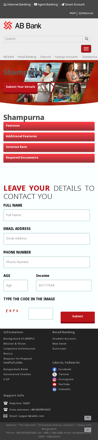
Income (42, 276)
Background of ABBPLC (19, 338)
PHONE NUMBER (17, 252)
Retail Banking (27, 57)
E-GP (6, 379)
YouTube (64, 384)
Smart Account (74, 5)
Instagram (66, 379)
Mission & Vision (14, 343)
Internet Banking (19, 5)
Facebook (64, 369)
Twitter (64, 374)
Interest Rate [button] (16, 147)
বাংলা (72, 13)
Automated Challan (17, 374)
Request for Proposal (17, 358)
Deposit (45, 57)
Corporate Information (19, 348)
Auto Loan (59, 348)
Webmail (87, 13)
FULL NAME (12, 205)
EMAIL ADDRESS (17, 229)
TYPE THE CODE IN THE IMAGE (29, 299)
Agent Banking (47, 5)
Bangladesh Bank (15, 369)
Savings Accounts (66, 57)
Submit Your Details (20, 87)
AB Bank (8, 57)
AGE (6, 276)
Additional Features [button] (21, 136)
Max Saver (59, 343)
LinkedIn (64, 389)
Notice (8, 353)
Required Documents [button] (22, 158)
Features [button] (13, 126)
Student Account (64, 338)
